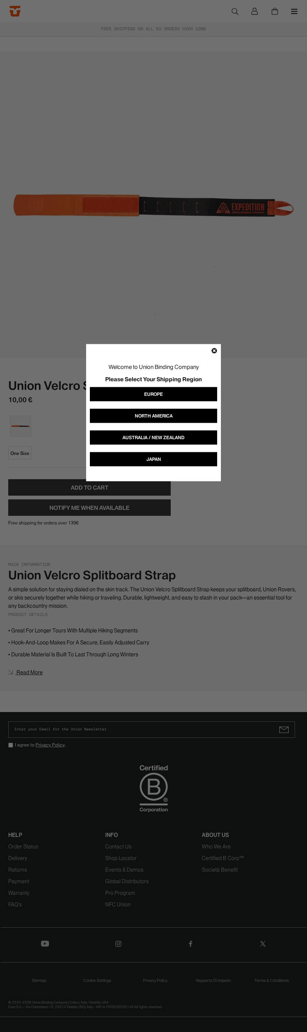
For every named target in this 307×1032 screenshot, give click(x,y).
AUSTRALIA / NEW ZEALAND (153, 437)
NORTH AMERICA (154, 416)
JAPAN (153, 459)
